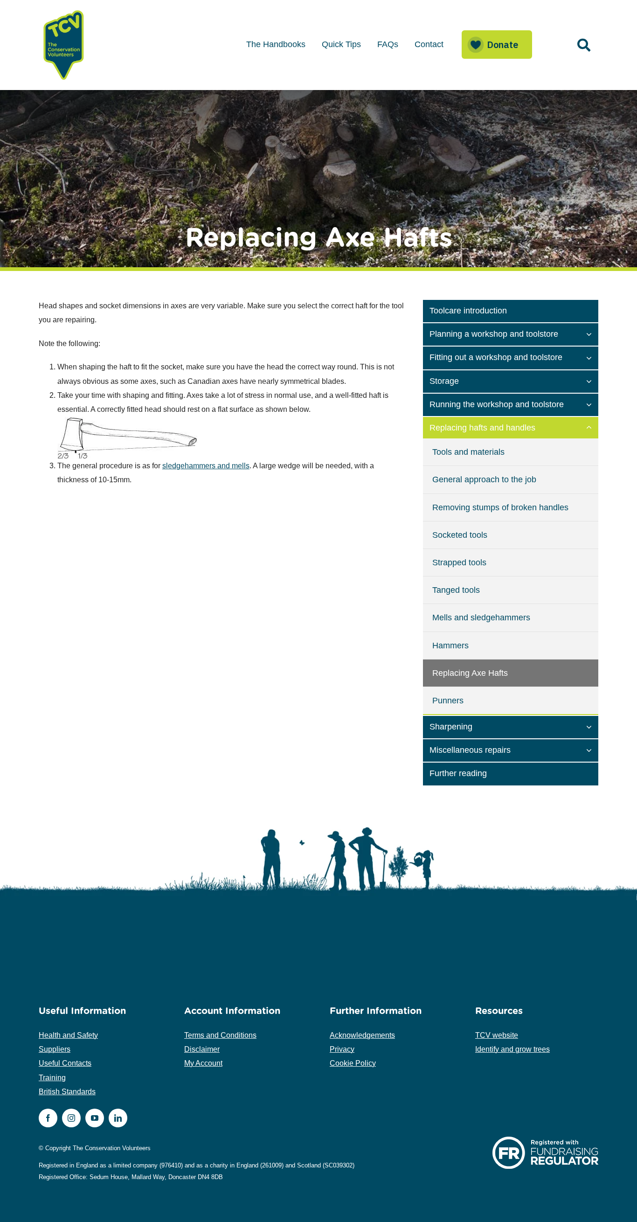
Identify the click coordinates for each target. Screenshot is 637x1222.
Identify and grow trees (512, 1049)
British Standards (67, 1092)
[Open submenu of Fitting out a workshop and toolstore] (592, 357)
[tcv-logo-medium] (64, 10)
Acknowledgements (362, 1035)
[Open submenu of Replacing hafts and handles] (592, 427)
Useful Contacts (65, 1063)
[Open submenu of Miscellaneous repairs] (592, 749)
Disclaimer (202, 1049)
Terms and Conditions (220, 1035)
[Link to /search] (583, 45)
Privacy (342, 1049)
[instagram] (71, 1118)
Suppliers (54, 1049)
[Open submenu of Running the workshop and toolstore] (592, 404)
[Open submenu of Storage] (592, 380)
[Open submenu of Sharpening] (592, 726)
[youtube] (94, 1118)
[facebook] (48, 1118)
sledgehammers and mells (205, 466)
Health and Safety (68, 1035)
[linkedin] (118, 1118)
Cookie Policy (353, 1063)
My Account (203, 1063)
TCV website (496, 1035)
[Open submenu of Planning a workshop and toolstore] (592, 333)
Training (52, 1078)
